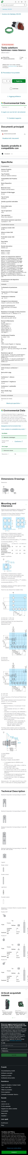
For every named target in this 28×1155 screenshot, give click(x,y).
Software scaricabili (6, 1073)
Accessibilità (4, 1111)
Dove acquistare (5, 1092)
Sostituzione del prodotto (8, 1078)
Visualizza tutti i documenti (10, 138)
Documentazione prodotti (8, 1071)
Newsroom (4, 1113)
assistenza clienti (12, 66)
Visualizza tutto (11, 14)
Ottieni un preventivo (6, 1089)
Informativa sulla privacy (15, 1040)
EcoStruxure (4, 1123)
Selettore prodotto (6, 1075)
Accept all (14, 1152)
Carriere (3, 1101)
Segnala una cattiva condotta (9, 1108)
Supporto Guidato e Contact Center (11, 1085)
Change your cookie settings (14, 1148)
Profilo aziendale (5, 1106)
